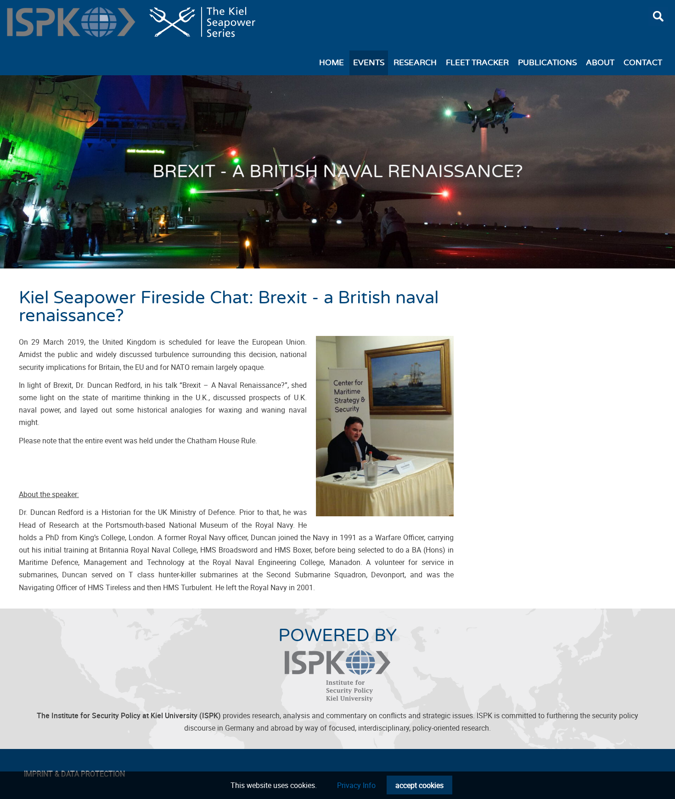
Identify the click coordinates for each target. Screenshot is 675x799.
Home (331, 63)
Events (368, 63)
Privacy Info (356, 785)
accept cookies (419, 785)
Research (415, 63)
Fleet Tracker (477, 63)
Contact (643, 63)
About (600, 63)
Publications (547, 63)
